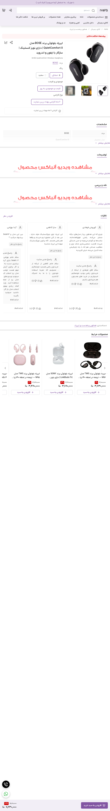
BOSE (55, 63)
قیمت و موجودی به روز (50, 88)
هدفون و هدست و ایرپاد (78, 29)
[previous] (105, 368)
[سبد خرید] (3, 10)
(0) (70, 308)
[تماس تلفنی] (6, 784)
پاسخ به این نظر (95, 257)
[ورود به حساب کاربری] (11, 10)
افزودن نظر (8, 216)
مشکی (55, 75)
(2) (37, 308)
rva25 (104, 10)
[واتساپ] (6, 794)
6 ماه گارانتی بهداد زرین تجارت (47, 102)
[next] (5, 368)
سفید (40, 75)
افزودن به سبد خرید (93, 805)
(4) (77, 308)
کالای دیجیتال (95, 29)
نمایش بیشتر (104, 143)
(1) (78, 284)
